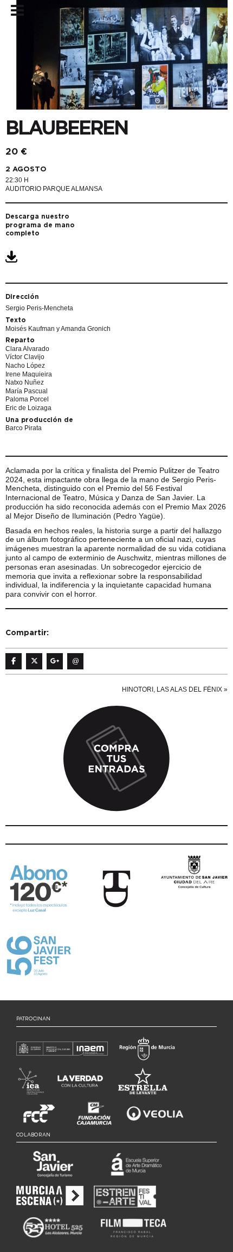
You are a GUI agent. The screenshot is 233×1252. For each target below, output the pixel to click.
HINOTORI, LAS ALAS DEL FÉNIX (172, 689)
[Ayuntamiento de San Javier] (194, 871)
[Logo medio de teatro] (38, 955)
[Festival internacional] (116, 888)
